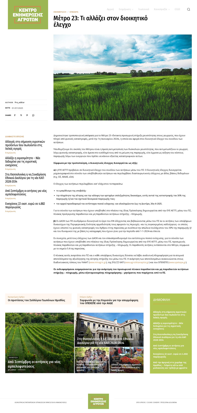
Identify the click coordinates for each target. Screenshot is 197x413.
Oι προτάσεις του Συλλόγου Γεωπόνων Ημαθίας (36, 300)
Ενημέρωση (10, 153)
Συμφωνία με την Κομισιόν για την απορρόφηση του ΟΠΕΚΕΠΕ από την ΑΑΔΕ (109, 302)
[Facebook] (14, 115)
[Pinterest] (27, 115)
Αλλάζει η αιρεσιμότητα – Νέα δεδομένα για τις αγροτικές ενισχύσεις (22, 161)
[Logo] (98, 401)
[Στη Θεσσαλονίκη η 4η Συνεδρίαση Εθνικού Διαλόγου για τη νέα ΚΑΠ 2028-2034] (109, 330)
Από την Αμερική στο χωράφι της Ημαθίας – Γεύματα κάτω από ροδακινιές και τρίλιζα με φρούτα (170, 365)
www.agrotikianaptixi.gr (137, 262)
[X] (21, 115)
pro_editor (20, 102)
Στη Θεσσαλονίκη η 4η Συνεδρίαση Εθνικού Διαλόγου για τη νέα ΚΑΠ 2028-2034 (25, 178)
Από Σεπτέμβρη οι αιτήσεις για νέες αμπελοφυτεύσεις (26, 192)
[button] (188, 9)
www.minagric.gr (98, 262)
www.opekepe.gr (177, 262)
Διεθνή (80, 358)
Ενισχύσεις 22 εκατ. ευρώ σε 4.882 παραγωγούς (25, 205)
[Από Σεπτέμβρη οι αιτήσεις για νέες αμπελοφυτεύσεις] (39, 343)
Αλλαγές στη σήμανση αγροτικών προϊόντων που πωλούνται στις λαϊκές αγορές (25, 145)
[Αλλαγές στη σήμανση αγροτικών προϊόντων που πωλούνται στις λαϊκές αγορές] (126, 360)
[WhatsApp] (33, 115)
